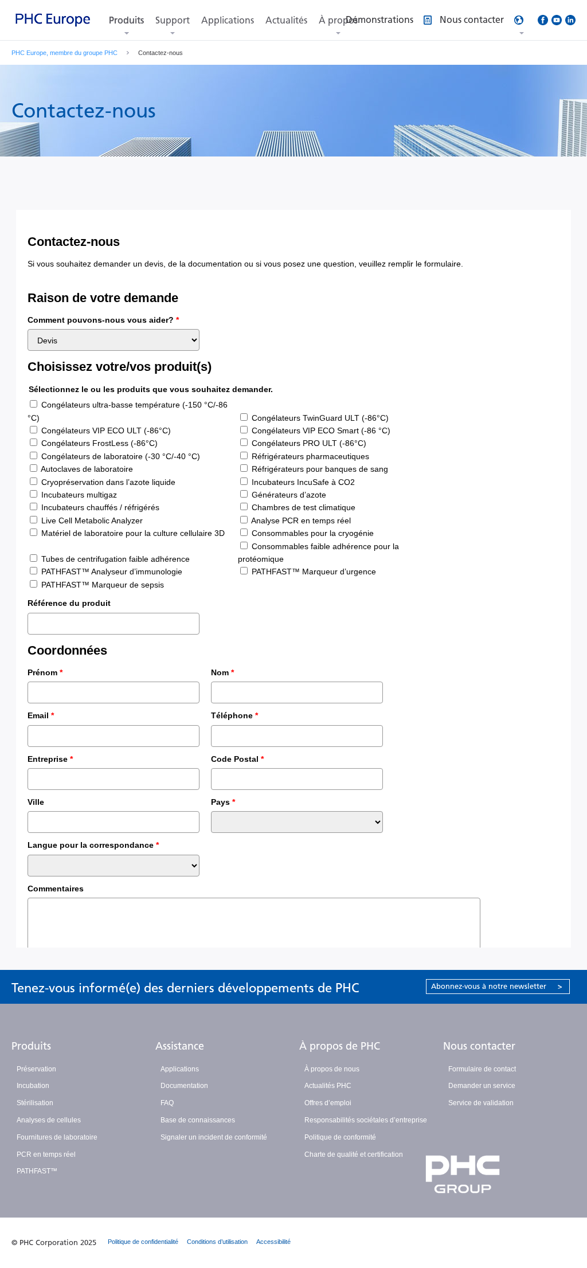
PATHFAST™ (37, 1171)
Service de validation (481, 1103)
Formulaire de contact (482, 1069)
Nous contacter (479, 1046)
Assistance (179, 1046)
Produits (126, 20)
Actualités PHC (327, 1086)
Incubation (33, 1086)
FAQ (167, 1103)
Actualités (286, 20)
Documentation (184, 1086)
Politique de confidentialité (143, 1241)
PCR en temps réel (46, 1154)
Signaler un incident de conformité (214, 1137)
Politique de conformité (340, 1137)
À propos (338, 20)
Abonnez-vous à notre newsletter (496, 986)
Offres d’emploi (327, 1103)
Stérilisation (35, 1103)
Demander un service (481, 1086)
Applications (227, 20)
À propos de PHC (339, 1046)
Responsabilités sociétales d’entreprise (365, 1120)
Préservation (36, 1069)
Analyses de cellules (49, 1120)
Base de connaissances (198, 1120)
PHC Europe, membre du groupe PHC (64, 52)
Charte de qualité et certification (353, 1154)
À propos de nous (331, 1069)
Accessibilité (273, 1241)
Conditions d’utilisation (217, 1241)
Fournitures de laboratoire (57, 1137)
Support (172, 20)
